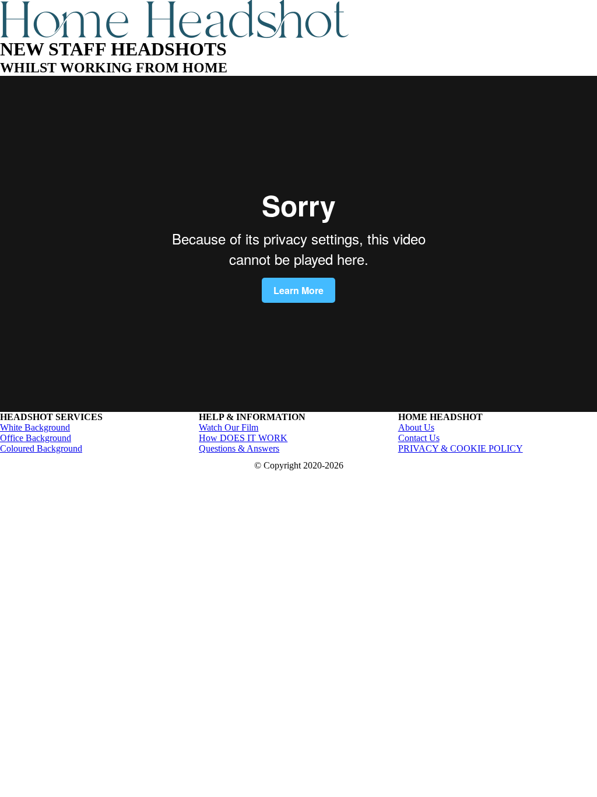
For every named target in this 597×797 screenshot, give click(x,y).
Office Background (35, 438)
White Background (35, 427)
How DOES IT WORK (243, 438)
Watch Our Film (228, 427)
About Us (416, 427)
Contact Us (419, 438)
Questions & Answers (239, 448)
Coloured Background (41, 448)
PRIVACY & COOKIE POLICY (460, 448)
